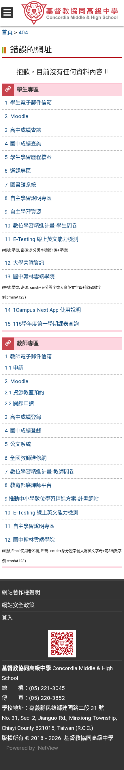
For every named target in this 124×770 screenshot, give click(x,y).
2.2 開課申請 (19, 403)
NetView (48, 748)
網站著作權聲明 (21, 592)
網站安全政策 (18, 605)
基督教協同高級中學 (87, 738)
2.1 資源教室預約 (24, 392)
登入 (7, 617)
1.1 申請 (14, 368)
